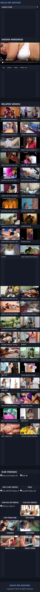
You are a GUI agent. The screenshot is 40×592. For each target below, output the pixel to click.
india (16, 67)
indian (9, 67)
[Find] (37, 7)
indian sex (23, 67)
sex (3, 67)
